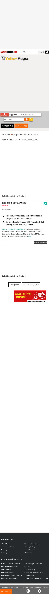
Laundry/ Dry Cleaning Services (12, 234)
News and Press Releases (10, 563)
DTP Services (39, 234)
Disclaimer (28, 553)
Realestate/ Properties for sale (36, 578)
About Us (4, 544)
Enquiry (4, 550)
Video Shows (6, 569)
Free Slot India (29, 550)
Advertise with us (7, 547)
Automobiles (29, 575)
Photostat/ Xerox (28, 234)
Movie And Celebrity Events (11, 575)
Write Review (6, 210)
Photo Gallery (29, 569)
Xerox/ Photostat (7, 236)
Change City (14, 285)
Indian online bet (7, 572)
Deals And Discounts (9, 578)
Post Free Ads (21, 125)
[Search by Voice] (26, 119)
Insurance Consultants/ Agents (31, 232)
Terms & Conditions (31, 544)
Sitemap (4, 553)
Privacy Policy (29, 547)
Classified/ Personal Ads (33, 572)
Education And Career (9, 566)
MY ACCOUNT (7, 126)
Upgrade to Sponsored (40, 242)
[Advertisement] (24, 24)
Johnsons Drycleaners (14, 203)
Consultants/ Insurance (32, 229)
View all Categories (31, 285)
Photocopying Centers (21, 236)
